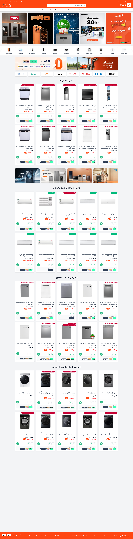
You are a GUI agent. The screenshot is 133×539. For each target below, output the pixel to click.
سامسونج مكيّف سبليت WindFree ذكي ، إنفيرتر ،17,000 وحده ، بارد (109, 255)
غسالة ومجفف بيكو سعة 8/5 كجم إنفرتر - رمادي (88, 392)
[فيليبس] (112, 74)
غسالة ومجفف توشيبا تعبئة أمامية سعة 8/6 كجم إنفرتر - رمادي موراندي (108, 434)
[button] (14, 535)
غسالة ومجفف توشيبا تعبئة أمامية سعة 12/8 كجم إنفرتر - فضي (109, 392)
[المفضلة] (6, 5)
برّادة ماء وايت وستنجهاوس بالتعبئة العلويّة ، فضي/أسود (67, 106)
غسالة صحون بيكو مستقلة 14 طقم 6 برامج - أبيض (24, 344)
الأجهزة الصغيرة (76, 10)
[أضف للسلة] (101, 116)
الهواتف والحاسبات (51, 10)
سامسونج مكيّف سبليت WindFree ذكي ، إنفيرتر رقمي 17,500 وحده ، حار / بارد (25, 255)
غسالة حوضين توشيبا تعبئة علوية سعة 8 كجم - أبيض (24, 106)
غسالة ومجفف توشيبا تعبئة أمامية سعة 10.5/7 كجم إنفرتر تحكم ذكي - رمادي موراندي (45, 393)
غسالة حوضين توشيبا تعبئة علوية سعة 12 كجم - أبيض (66, 147)
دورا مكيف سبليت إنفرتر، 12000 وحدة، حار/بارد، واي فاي (25, 214)
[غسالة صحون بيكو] (66, 28)
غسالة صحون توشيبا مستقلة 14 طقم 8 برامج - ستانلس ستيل (45, 344)
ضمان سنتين (121, 1)
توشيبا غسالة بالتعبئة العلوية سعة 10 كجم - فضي (46, 147)
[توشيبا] (99, 74)
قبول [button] (4, 535)
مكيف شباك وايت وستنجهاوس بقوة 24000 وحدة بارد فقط (45, 214)
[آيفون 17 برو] (40, 28)
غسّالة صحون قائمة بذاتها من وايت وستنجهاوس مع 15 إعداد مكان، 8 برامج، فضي (109, 345)
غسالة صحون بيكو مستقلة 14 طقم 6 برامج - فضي (87, 344)
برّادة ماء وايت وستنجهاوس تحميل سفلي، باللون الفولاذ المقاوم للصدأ (109, 147)
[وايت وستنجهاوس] (60, 74)
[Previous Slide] (129, 28)
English (19, 1)
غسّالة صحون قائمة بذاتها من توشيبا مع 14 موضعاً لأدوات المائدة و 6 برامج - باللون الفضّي (45, 107)
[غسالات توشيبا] (27, 175)
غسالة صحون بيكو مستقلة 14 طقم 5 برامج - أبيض (87, 303)
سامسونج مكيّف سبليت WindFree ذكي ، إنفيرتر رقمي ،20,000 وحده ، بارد (87, 214)
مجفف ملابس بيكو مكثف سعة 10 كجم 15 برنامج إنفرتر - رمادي (25, 434)
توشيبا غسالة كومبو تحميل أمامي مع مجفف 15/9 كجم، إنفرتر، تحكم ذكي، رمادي (66, 434)
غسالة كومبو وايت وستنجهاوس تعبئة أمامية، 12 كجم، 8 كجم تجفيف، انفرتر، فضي (66, 393)
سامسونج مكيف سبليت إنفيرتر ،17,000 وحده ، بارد (89, 255)
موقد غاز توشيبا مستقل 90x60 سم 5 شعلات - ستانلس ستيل (87, 106)
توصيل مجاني (127, 1)
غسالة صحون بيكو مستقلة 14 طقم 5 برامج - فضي (24, 303)
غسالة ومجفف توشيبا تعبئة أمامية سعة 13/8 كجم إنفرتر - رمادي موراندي (46, 434)
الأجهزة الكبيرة (86, 10)
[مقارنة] (112, 116)
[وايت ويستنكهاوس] (53, 175)
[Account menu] (10, 5)
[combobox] (66, 5)
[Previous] (131, 50)
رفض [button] (9, 535)
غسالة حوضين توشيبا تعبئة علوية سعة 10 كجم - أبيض (24, 147)
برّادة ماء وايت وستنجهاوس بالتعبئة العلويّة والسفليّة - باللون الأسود (109, 106)
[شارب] (86, 74)
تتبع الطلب (13, 1)
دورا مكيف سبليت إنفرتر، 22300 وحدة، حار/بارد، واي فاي (46, 255)
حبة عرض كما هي (40, 10)
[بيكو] (21, 74)
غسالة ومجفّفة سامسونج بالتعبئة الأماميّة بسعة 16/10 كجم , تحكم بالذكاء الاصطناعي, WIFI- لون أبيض (25, 393)
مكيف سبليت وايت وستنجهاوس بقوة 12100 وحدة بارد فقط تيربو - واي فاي (109, 214)
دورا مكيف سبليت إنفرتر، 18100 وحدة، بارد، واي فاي (67, 214)
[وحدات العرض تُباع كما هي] (118, 28)
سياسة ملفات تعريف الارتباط (77, 535)
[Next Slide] (3, 28)
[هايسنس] (47, 74)
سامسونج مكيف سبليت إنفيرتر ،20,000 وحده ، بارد (68, 255)
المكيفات (95, 10)
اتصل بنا (3, 1)
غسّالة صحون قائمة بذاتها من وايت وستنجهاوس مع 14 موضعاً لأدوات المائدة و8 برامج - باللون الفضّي (67, 304)
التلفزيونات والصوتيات (64, 10)
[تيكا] (14, 28)
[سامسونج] (92, 28)
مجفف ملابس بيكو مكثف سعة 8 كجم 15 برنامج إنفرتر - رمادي (88, 434)
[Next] (2, 50)
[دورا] (73, 74)
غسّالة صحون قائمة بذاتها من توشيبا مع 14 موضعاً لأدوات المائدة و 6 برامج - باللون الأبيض (87, 148)
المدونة (8, 1)
